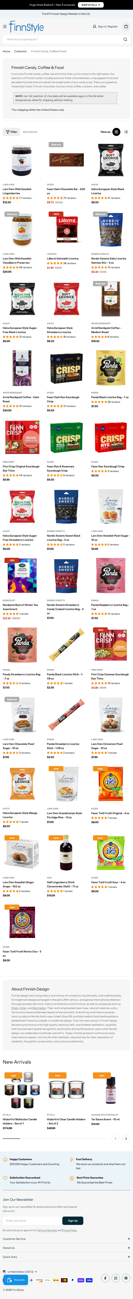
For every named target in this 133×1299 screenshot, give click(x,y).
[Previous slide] (116, 1138)
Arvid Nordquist (101, 323)
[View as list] (126, 132)
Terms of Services (47, 1230)
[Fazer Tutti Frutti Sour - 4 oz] (110, 853)
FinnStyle (17, 1290)
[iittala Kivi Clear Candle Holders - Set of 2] (66, 1090)
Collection (20, 51)
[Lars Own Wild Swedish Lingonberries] (22, 159)
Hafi (49, 877)
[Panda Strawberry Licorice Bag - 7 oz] (22, 645)
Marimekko (39, 1008)
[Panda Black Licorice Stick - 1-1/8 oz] (66, 645)
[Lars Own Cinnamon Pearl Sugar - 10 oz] (110, 714)
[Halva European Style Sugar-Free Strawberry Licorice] (22, 506)
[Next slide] (126, 1138)
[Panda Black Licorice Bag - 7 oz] (110, 368)
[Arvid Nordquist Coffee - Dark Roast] (22, 368)
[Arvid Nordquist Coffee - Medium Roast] (110, 298)
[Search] (125, 39)
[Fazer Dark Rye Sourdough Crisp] (66, 368)
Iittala (14, 1008)
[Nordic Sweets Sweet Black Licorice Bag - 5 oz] (66, 506)
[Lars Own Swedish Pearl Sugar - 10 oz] (110, 506)
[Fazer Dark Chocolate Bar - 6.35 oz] (66, 159)
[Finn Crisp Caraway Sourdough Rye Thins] (110, 645)
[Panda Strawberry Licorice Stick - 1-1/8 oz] (66, 714)
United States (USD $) (21, 1271)
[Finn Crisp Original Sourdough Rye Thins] (22, 437)
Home (6, 51)
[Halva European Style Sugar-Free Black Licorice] (22, 298)
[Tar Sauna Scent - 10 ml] (110, 1090)
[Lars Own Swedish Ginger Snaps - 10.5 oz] (22, 853)
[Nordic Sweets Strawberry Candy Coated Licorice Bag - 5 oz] (66, 575)
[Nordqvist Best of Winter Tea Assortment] (22, 575)
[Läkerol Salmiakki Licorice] (66, 229)
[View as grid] (116, 132)
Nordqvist (9, 600)
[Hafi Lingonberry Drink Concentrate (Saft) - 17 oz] (66, 853)
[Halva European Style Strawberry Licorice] (66, 298)
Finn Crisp (8, 462)
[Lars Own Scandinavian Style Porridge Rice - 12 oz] (66, 783)
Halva (94, 184)
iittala (7, 1114)
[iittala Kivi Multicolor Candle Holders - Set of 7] (22, 1090)
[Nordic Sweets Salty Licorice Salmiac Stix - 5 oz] (110, 229)
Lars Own (8, 184)
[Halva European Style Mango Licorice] (22, 783)
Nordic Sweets (100, 254)
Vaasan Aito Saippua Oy (104, 1114)
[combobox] (66, 39)
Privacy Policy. (69, 1230)
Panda (95, 392)
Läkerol (52, 254)
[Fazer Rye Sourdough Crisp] (110, 437)
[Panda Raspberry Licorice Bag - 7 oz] (110, 575)
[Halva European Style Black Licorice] (110, 159)
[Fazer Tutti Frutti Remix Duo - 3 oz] (22, 922)
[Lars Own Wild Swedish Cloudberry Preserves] (22, 229)
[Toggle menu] (5, 26)
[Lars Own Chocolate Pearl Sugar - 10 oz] (22, 714)
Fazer (50, 184)
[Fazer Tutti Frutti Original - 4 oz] (110, 783)
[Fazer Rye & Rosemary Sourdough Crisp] (66, 437)
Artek (22, 1008)
